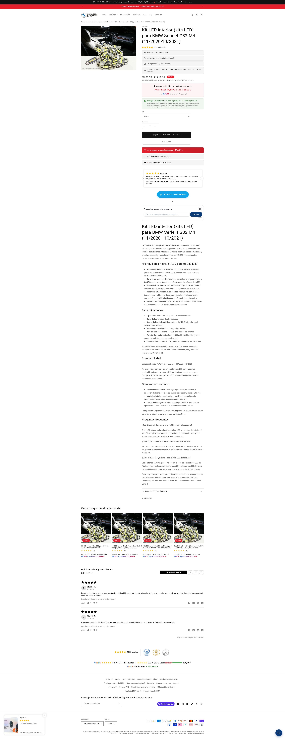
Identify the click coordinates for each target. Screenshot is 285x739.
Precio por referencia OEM (114, 683)
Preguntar (196, 214)
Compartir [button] (148, 498)
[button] (113, 14)
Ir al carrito (166, 142)
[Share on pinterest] (198, 603)
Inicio (83, 22)
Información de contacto (196, 733)
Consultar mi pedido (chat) (147, 679)
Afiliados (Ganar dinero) (166, 687)
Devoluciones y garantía (169, 679)
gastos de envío (164, 80)
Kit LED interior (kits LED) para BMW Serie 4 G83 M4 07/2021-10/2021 (95, 547)
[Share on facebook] (189, 603)
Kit (143, 112)
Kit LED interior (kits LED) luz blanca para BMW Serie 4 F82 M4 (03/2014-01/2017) (157, 547)
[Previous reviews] (143, 178)
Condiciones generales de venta (143, 687)
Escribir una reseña (173, 572)
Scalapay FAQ (124, 687)
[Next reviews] (201, 178)
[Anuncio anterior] (82, 6)
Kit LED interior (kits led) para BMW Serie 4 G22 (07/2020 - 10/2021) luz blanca (127, 547)
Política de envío (172, 733)
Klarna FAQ (112, 687)
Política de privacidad (142, 733)
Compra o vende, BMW (151, 691)
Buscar (118, 679)
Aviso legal (182, 733)
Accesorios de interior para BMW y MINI (100, 22)
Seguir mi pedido (129, 679)
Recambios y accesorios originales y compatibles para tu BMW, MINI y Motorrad (129, 731)
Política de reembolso (126, 733)
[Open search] (190, 572)
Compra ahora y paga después (167, 683)
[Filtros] (196, 572)
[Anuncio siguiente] (203, 6)
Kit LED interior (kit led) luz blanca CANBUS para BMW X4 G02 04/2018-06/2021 (189, 547)
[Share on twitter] (193, 603)
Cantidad (145, 122)
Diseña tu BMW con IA (133, 691)
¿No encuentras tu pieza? (135, 683)
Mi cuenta (109, 679)
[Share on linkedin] (202, 603)
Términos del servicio (157, 733)
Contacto (150, 683)
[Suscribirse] (118, 703)
